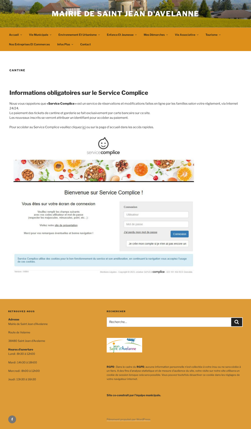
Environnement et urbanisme (77, 34)
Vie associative (185, 34)
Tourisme (211, 34)
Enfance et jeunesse (120, 34)
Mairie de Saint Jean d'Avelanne (125, 13)
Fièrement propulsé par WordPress (128, 419)
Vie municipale (38, 34)
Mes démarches (154, 34)
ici (84, 127)
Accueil (14, 34)
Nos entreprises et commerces (29, 44)
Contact (85, 44)
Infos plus (63, 44)
